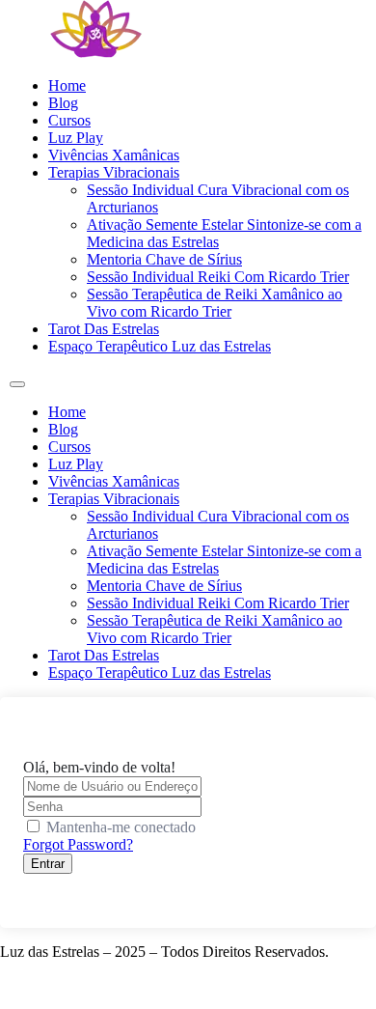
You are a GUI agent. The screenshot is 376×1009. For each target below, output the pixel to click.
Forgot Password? (78, 844)
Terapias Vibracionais (113, 172)
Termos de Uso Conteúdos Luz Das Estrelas (134, 984)
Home (67, 85)
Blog (63, 103)
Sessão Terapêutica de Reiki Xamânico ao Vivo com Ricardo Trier (214, 303)
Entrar (48, 863)
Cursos (69, 120)
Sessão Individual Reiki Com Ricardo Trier (218, 276)
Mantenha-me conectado (121, 827)
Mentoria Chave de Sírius (164, 259)
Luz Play (75, 137)
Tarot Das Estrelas (103, 329)
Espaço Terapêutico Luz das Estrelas (159, 346)
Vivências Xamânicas (113, 155)
